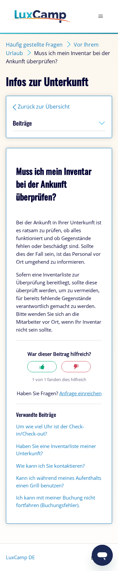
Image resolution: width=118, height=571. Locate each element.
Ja (42, 367)
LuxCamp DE (20, 557)
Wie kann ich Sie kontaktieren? (50, 465)
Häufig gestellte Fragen (34, 44)
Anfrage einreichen (80, 393)
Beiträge (22, 123)
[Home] (38, 16)
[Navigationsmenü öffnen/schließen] (100, 16)
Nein (76, 367)
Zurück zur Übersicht (44, 106)
